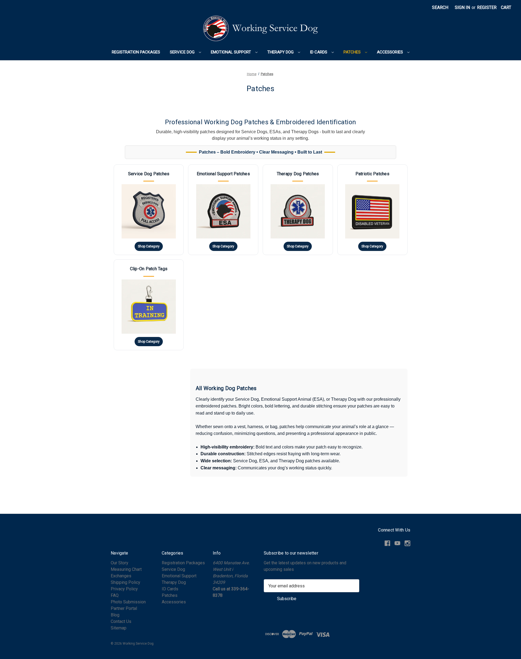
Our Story (119, 562)
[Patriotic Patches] (372, 210)
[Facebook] (387, 543)
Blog (115, 614)
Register (487, 7)
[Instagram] (407, 543)
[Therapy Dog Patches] (298, 210)
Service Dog (183, 52)
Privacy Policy (124, 588)
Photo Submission (128, 601)
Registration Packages (136, 52)
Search (440, 7)
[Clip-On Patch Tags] (149, 305)
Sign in (462, 7)
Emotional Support (231, 52)
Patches (353, 52)
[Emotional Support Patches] (223, 210)
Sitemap (118, 628)
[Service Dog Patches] (149, 210)
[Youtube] (397, 543)
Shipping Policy (125, 582)
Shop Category (149, 246)
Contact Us (121, 621)
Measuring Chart (126, 569)
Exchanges (121, 575)
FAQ (115, 595)
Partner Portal (124, 608)
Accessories (390, 52)
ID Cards (319, 52)
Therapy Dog (281, 52)
